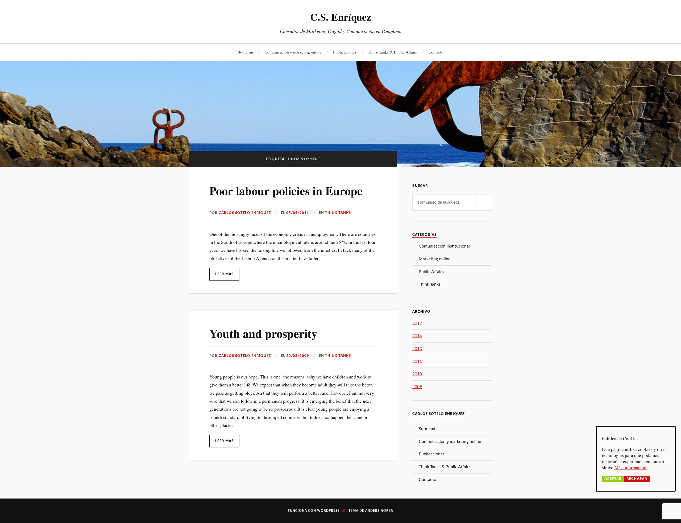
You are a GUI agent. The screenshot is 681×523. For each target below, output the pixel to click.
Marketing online (434, 259)
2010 (417, 374)
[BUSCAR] (484, 203)
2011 (417, 361)
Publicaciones (344, 52)
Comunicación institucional (444, 246)
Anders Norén (379, 510)
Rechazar (636, 478)
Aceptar (613, 478)
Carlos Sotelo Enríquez (245, 213)
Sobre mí (245, 52)
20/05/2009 (297, 355)
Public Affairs (431, 272)
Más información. (630, 467)
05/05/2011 (297, 213)
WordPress (328, 510)
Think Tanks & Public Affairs (392, 52)
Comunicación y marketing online (293, 52)
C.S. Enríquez (340, 16)
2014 (417, 336)
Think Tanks (338, 213)
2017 (417, 323)
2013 (417, 349)
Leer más (224, 274)
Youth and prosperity (263, 333)
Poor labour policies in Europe (286, 190)
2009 (417, 387)
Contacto (436, 52)
